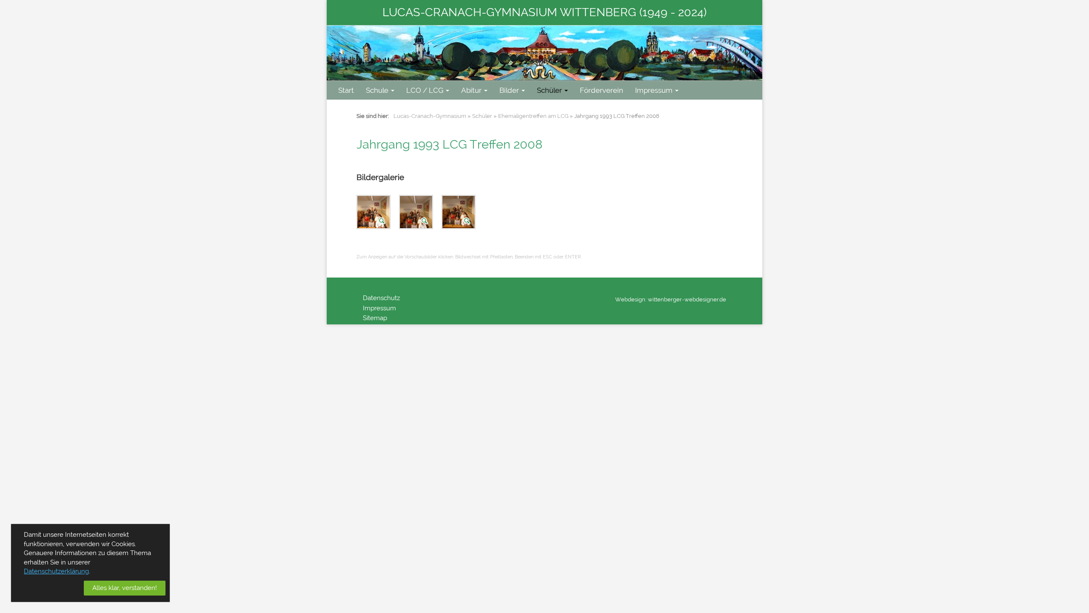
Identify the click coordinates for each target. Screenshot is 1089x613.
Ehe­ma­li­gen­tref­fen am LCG (533, 116)
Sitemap (375, 318)
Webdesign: (631, 299)
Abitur (471, 90)
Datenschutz (381, 298)
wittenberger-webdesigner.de (687, 299)
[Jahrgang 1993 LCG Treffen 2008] (374, 213)
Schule (377, 90)
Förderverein (601, 90)
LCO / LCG (424, 90)
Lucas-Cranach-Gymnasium (429, 116)
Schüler (549, 90)
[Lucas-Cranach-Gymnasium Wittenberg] (544, 53)
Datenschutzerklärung (56, 571)
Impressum (654, 90)
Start (346, 90)
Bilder (509, 90)
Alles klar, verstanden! (124, 588)
